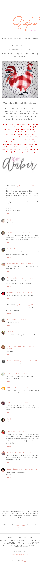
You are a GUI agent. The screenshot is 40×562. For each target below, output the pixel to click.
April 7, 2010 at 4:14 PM (23, 292)
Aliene (9, 452)
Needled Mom (12, 249)
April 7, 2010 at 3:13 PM (21, 232)
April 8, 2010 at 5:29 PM (19, 387)
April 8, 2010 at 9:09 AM (28, 361)
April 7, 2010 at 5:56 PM (24, 305)
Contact (27, 38)
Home (4, 38)
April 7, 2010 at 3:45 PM (26, 278)
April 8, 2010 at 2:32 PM (21, 373)
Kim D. (9, 232)
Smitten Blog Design (20, 554)
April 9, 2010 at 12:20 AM (21, 419)
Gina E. (9, 431)
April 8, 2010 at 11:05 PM (22, 402)
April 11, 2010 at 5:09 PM (28, 469)
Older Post (32, 525)
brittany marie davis (14, 346)
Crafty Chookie (12, 469)
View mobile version (20, 526)
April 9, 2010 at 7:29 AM (22, 431)
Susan (9, 332)
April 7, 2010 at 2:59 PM (20, 220)
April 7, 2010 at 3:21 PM (29, 263)
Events (35, 38)
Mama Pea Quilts (13, 263)
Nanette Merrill (13, 361)
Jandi (9, 220)
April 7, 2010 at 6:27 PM (20, 319)
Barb (9, 319)
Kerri (9, 419)
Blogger (24, 561)
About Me (17, 38)
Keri (8, 388)
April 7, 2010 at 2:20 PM (25, 186)
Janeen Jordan (12, 278)
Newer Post (8, 525)
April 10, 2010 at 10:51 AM (21, 452)
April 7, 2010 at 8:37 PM (21, 332)
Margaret (10, 292)
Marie (9, 373)
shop (10, 38)
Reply (9, 213)
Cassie (9, 402)
